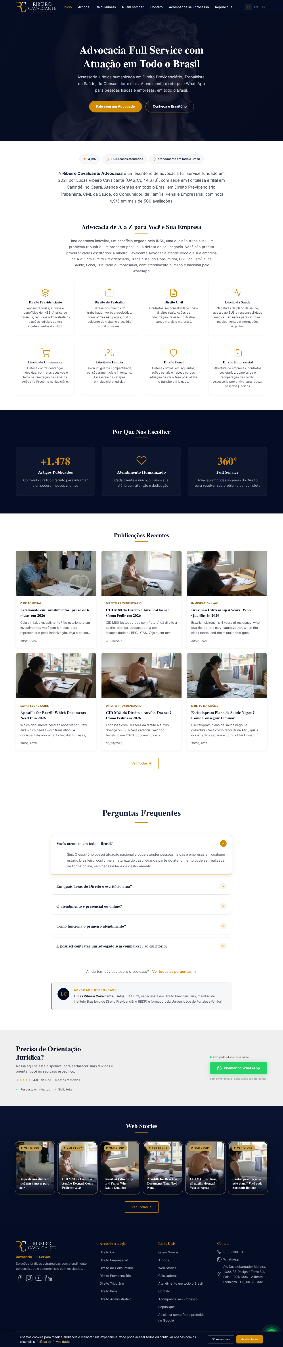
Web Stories (167, 1268)
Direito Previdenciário (115, 1276)
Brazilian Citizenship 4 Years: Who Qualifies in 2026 (221, 612)
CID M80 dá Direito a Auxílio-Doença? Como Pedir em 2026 (139, 612)
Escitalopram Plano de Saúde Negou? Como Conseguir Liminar (222, 715)
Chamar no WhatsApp (242, 1068)
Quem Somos (168, 1252)
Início (67, 7)
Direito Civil (108, 1252)
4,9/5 (89, 159)
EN (256, 7)
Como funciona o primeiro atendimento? (91, 926)
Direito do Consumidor (116, 1268)
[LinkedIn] (48, 1278)
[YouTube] (38, 1278)
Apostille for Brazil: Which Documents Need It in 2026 (53, 715)
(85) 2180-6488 (235, 1252)
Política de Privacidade (53, 1341)
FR (263, 7)
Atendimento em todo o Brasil (180, 1283)
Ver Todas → (141, 763)
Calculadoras (106, 7)
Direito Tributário (112, 1283)
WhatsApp (231, 1259)
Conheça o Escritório (170, 106)
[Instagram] (29, 1278)
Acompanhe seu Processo (178, 1299)
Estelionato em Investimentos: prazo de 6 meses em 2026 (54, 612)
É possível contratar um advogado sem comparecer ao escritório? (112, 946)
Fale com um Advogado (115, 106)
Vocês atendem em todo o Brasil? (84, 843)
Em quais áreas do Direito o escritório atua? (94, 886)
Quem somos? (133, 7)
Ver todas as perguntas (172, 971)
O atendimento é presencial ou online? (89, 906)
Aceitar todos (249, 1339)
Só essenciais (221, 1339)
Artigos (83, 7)
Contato (156, 7)
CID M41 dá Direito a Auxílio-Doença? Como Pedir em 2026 (139, 715)
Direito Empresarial (114, 1260)
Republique (223, 7)
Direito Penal (109, 1291)
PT (248, 7)
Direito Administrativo (116, 1299)
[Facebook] (19, 1278)
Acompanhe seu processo (189, 7)
